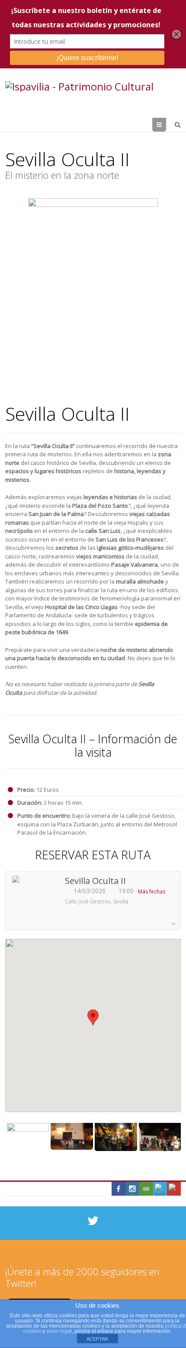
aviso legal (59, 1331)
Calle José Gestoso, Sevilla (96, 901)
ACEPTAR (97, 1339)
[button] (93, 1017)
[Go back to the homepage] (79, 86)
